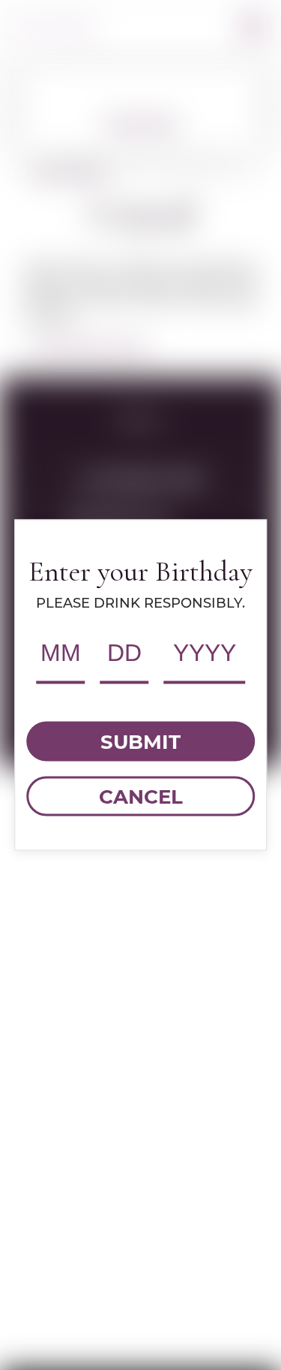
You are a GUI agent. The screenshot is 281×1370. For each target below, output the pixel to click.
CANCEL (141, 796)
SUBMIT (140, 741)
